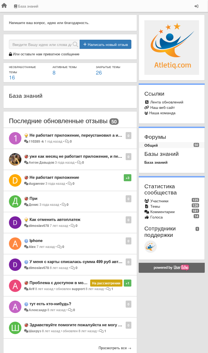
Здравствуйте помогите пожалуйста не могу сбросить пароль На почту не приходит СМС (118, 325)
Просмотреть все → (115, 347)
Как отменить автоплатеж (55, 219)
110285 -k (36, 141)
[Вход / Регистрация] (196, 6)
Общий (151, 145)
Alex (32, 246)
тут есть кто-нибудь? (50, 304)
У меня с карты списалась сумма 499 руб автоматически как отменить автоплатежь (113, 261)
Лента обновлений (166, 102)
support (78, 288)
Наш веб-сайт (162, 107)
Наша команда (162, 112)
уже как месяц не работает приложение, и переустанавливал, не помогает (103, 156)
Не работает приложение (54, 177)
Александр (38, 309)
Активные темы (65, 67)
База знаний (26, 95)
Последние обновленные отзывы (58, 120)
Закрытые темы (108, 67)
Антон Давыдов (41, 162)
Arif (31, 288)
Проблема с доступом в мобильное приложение (78, 282)
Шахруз (35, 330)
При (33, 198)
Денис (34, 204)
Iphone (36, 240)
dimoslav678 (39, 225)
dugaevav (37, 183)
